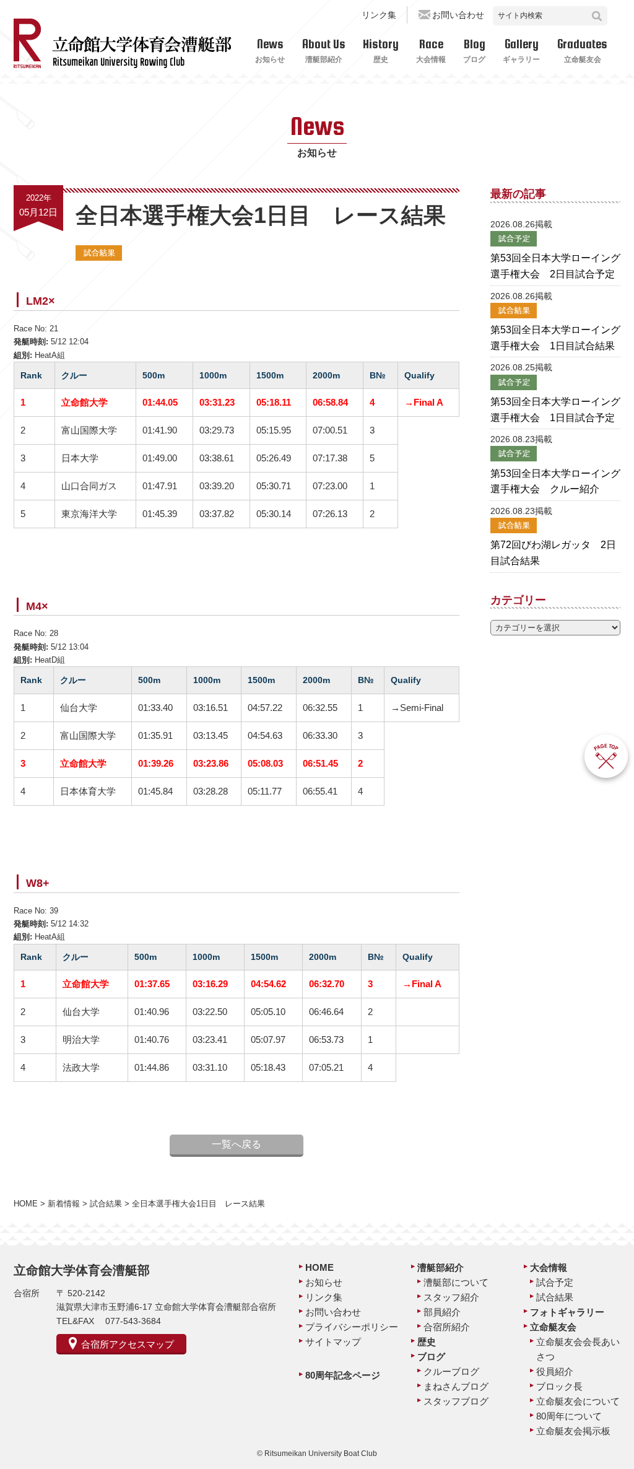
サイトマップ (333, 1341)
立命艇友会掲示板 (573, 1431)
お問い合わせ (458, 15)
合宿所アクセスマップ (127, 1344)
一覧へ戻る (236, 1144)
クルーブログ (451, 1371)
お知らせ (323, 1282)
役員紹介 (554, 1371)
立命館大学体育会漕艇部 (82, 1270)
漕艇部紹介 (440, 1267)
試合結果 (554, 1297)
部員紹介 (442, 1312)
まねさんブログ (456, 1386)
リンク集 (379, 15)
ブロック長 (559, 1386)
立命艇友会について (578, 1401)
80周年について (569, 1416)
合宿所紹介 (446, 1327)
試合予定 (554, 1282)
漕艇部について (456, 1282)
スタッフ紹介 (451, 1297)
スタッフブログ (456, 1401)
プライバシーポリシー (351, 1327)
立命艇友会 (553, 1327)
